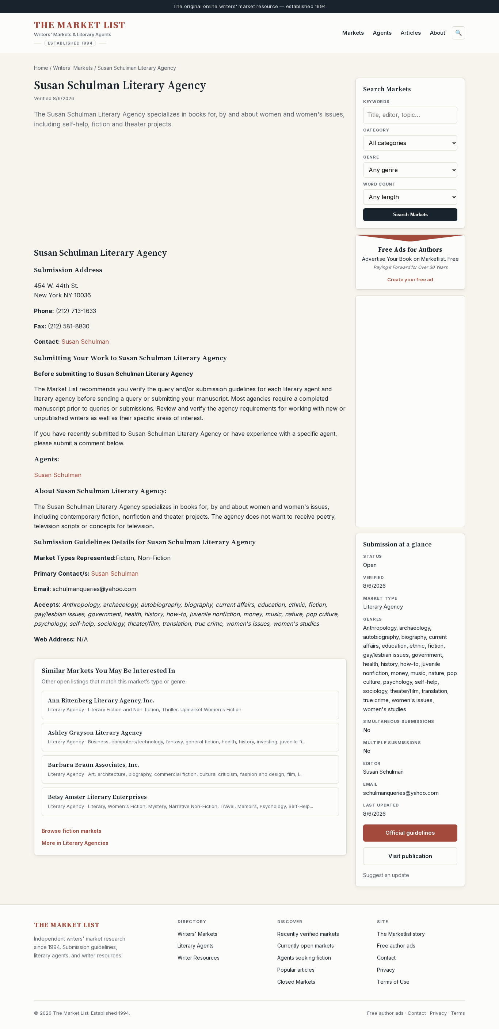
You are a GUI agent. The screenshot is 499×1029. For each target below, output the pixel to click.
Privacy (386, 970)
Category (376, 130)
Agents (382, 32)
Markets (353, 32)
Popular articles (296, 970)
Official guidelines (410, 832)
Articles (411, 32)
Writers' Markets (73, 68)
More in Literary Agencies (75, 843)
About (437, 32)
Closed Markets (296, 982)
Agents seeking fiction (304, 957)
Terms (458, 1013)
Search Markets (410, 214)
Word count (379, 184)
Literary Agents (196, 945)
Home (41, 68)
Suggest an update (386, 875)
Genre (371, 157)
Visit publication (410, 856)
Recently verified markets (308, 934)
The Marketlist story (401, 934)
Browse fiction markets (72, 831)
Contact (386, 957)
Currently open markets (305, 945)
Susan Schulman (85, 341)
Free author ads (396, 945)
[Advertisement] (190, 187)
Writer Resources (199, 957)
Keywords (376, 101)
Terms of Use (393, 982)
